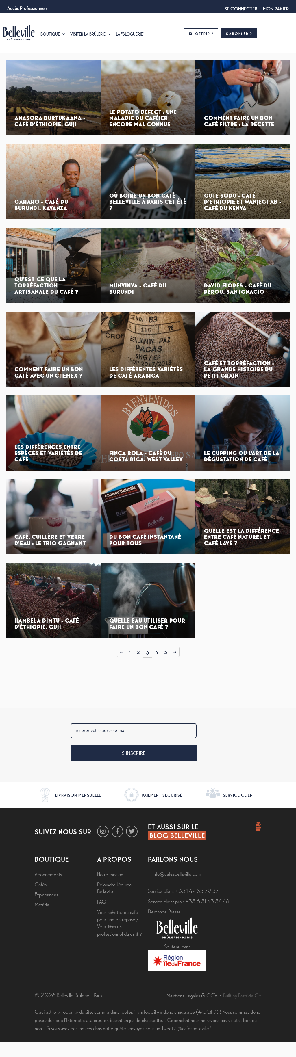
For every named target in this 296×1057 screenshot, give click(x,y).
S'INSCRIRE (133, 753)
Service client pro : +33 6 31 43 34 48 (188, 901)
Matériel (42, 904)
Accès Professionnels (27, 7)
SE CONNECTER (240, 8)
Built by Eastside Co (242, 995)
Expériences (46, 894)
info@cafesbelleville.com (177, 873)
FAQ (101, 901)
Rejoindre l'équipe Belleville (114, 887)
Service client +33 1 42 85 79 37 (183, 891)
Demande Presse (164, 911)
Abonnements (48, 874)
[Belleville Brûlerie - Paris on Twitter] (132, 831)
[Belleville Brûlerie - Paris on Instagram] (103, 831)
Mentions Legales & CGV (191, 995)
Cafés (41, 884)
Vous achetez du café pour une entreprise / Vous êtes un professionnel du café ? (119, 923)
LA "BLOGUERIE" (130, 34)
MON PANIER (276, 8)
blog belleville (177, 835)
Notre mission (110, 874)
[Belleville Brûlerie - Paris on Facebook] (117, 831)
